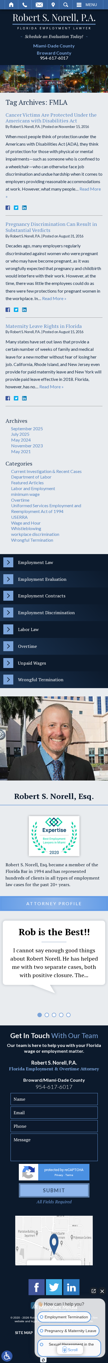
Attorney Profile (54, 903)
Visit (53, 4)
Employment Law (35, 562)
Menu (91, 4)
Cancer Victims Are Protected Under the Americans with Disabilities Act (51, 117)
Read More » (54, 298)
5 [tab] (68, 1015)
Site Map (24, 1332)
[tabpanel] (54, 958)
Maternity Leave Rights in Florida (44, 326)
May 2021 (21, 451)
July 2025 (20, 434)
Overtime (20, 500)
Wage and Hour (26, 522)
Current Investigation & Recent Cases (46, 471)
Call (24, 4)
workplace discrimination (35, 534)
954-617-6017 (54, 57)
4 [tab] (61, 1015)
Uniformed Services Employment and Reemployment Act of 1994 (46, 508)
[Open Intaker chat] (43, 1359)
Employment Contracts (41, 596)
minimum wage (25, 494)
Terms (69, 1175)
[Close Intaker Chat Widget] (102, 1291)
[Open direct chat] (93, 1291)
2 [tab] (47, 1015)
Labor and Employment (33, 488)
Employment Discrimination (46, 613)
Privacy (59, 1175)
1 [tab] (39, 1015)
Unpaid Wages (32, 663)
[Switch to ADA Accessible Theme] (6, 1356)
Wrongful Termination (32, 539)
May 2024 (21, 439)
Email (39, 4)
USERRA (19, 517)
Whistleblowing (26, 528)
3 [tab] (54, 1015)
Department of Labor (31, 476)
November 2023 (27, 445)
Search (65, 4)
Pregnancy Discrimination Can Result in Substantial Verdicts (51, 227)
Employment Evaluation (42, 579)
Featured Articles (27, 482)
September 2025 (27, 428)
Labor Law (28, 629)
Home (11, 4)
